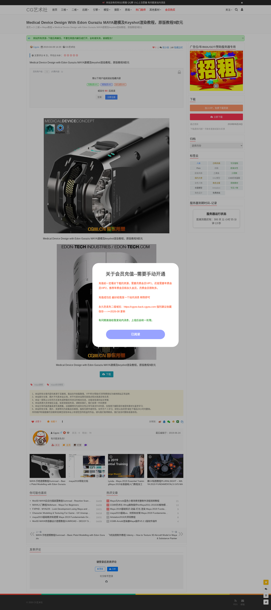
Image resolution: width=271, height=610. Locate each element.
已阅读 (135, 334)
